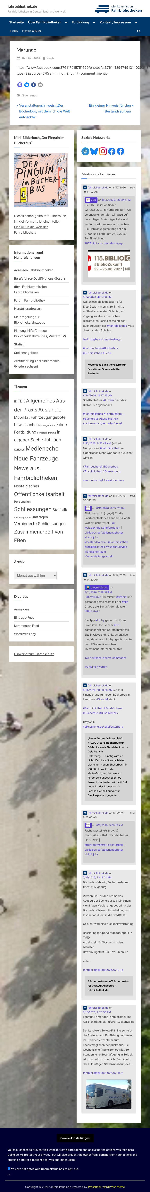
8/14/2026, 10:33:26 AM (97, 690)
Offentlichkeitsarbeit (39, 494)
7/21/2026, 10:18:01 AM (97, 877)
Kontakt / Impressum (115, 22)
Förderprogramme (46, 433)
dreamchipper (99, 587)
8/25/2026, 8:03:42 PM (116, 199)
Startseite (16, 22)
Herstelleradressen (28, 308)
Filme (61, 424)
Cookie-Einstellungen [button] (75, 1138)
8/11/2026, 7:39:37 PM (98, 592)
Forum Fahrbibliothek (29, 300)
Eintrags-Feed (24, 617)
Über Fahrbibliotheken (44, 22)
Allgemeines (29, 95)
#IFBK (19, 401)
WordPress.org (25, 634)
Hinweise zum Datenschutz (34, 654)
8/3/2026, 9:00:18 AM (109, 825)
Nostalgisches (26, 486)
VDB (93, 199)
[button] (19, 84)
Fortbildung (80, 22)
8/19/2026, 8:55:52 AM (110, 508)
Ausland (48, 410)
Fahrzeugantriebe (46, 425)
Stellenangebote (26, 353)
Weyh (50, 58)
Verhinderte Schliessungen (40, 523)
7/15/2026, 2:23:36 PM (97, 1012)
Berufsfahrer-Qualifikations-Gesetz (39, 278)
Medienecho (42, 448)
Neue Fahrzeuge (36, 458)
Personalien (22, 501)
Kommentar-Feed (26, 626)
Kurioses (19, 449)
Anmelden (21, 609)
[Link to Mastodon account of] (88, 508)
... (9, 1173)
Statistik (20, 344)
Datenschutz (32, 31)
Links (14, 31)
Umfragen (39, 517)
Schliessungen (33, 509)
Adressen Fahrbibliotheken (33, 270)
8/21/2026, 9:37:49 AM (97, 443)
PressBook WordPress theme (106, 1186)
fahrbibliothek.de (22, 6)
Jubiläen (52, 440)
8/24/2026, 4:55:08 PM (97, 297)
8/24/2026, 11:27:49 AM (97, 395)
